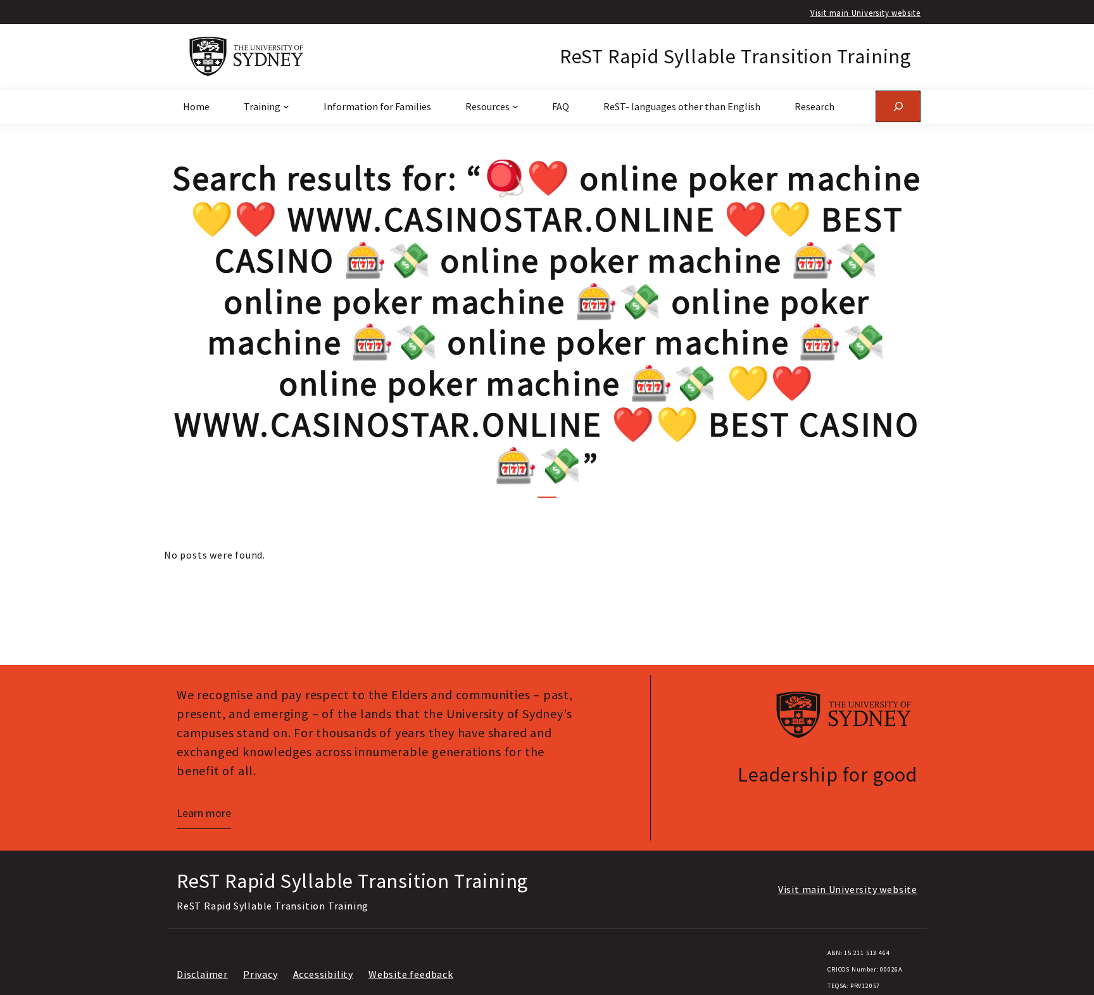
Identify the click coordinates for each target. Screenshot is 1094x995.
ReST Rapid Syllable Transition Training (735, 56)
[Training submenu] (286, 106)
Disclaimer (202, 974)
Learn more (204, 813)
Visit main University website (865, 13)
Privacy (260, 974)
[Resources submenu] (515, 106)
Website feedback (410, 974)
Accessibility (323, 974)
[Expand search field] (898, 106)
